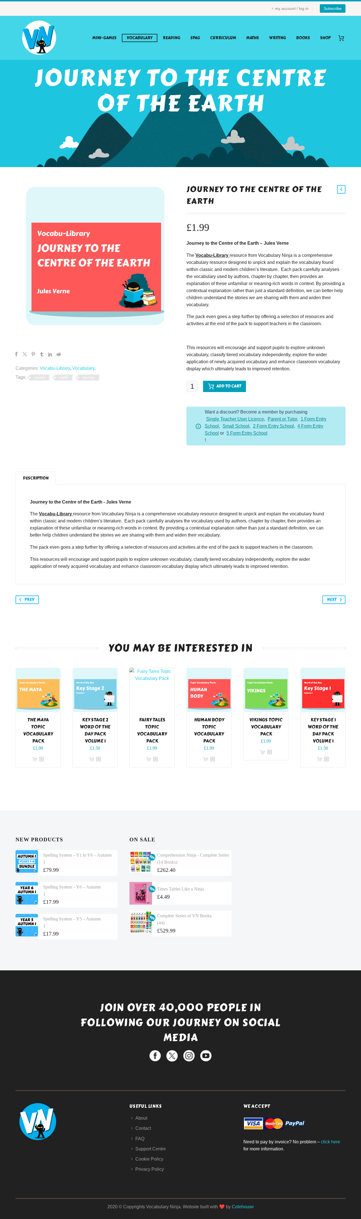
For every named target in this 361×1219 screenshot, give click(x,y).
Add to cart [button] (34, 759)
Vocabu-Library (55, 368)
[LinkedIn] (50, 354)
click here (330, 1141)
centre (40, 377)
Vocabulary (140, 38)
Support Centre (150, 1148)
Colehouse (243, 1206)
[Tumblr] (41, 354)
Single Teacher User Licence (235, 419)
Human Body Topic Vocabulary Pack (209, 730)
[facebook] (155, 1056)
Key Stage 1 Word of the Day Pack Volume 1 (323, 730)
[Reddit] (58, 354)
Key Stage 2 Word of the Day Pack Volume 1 (95, 730)
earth (64, 377)
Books (303, 38)
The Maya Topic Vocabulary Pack (38, 730)
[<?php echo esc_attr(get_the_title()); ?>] (41, 759)
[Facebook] (16, 354)
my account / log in (292, 8)
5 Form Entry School (246, 433)
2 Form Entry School (273, 426)
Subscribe (333, 8)
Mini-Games (104, 38)
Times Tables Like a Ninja (180, 889)
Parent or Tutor (282, 419)
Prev (29, 600)
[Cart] (343, 37)
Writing (277, 38)
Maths (252, 38)
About (141, 1118)
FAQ (139, 1138)
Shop (325, 38)
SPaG (195, 38)
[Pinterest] (33, 354)
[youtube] (206, 1056)
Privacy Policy (149, 1169)
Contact (143, 1128)
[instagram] (189, 1056)
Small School (236, 426)
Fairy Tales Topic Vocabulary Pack (152, 730)
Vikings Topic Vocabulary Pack (266, 726)
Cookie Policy (149, 1159)
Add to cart (228, 386)
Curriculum (223, 38)
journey (89, 377)
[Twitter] (25, 354)
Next (331, 600)
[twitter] (172, 1056)
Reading (171, 38)
